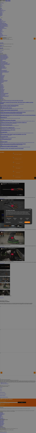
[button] (18, 216)
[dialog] (18, 216)
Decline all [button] (21, 222)
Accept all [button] (27, 222)
